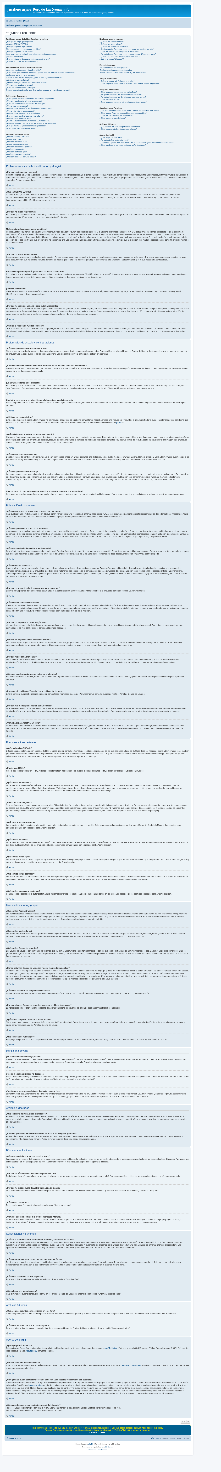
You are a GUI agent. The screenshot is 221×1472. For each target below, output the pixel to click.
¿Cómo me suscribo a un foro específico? (116, 115)
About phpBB (31, 1351)
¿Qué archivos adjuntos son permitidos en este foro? (120, 127)
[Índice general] (19, 10)
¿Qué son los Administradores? (111, 42)
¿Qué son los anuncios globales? (19, 147)
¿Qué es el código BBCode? (17, 137)
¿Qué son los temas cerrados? (18, 154)
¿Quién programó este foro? (110, 138)
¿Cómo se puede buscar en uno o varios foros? (118, 92)
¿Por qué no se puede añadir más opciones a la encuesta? (29, 108)
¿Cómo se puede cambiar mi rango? (20, 87)
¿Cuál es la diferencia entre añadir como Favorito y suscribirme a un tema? (129, 111)
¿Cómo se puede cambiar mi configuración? (23, 70)
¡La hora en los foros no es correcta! (20, 75)
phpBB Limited (111, 1348)
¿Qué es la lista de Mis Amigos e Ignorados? (116, 81)
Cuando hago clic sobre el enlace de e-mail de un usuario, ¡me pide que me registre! (39, 90)
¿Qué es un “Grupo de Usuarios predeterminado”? (119, 56)
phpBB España (107, 1447)
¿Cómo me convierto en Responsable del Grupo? (118, 51)
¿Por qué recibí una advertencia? (19, 118)
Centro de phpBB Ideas (131, 1365)
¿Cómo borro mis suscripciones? (112, 118)
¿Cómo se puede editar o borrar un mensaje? (24, 101)
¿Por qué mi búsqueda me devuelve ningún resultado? (120, 95)
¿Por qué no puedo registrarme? (19, 46)
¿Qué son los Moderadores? (110, 44)
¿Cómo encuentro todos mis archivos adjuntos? (118, 129)
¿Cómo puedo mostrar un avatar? (19, 85)
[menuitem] (25, 21)
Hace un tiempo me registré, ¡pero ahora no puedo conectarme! (31, 54)
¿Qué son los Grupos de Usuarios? (113, 46)
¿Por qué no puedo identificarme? (19, 51)
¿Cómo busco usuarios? (109, 99)
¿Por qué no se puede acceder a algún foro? (23, 113)
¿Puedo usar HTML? (14, 139)
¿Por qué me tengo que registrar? (19, 42)
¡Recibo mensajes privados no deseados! (115, 70)
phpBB (119, 423)
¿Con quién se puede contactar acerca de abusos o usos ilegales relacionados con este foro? (136, 143)
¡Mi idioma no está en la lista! (17, 80)
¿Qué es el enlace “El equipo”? (111, 59)
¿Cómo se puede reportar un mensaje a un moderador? (28, 121)
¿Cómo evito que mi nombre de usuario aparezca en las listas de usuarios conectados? (40, 72)
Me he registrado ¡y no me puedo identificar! (23, 49)
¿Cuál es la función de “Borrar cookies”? (22, 61)
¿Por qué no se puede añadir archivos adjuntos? (25, 116)
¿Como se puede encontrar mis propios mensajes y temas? (123, 102)
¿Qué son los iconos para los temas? (21, 157)
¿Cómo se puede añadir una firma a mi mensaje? (25, 103)
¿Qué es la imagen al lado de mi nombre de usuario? (26, 82)
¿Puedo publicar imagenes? (17, 144)
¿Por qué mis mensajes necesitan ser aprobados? (26, 126)
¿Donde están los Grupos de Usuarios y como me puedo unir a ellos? (126, 49)
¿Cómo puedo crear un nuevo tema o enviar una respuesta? (30, 98)
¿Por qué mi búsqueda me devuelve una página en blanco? (122, 97)
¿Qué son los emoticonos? (16, 142)
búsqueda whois (35, 1385)
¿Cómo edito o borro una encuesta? (20, 111)
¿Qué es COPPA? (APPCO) (17, 44)
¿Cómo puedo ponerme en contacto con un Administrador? (122, 145)
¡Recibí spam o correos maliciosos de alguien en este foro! (122, 72)
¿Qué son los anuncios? (15, 149)
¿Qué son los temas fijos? (16, 152)
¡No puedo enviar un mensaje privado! (114, 67)
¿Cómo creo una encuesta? (17, 106)
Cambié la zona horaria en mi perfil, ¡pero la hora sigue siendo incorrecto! (34, 77)
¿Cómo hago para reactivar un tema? (21, 128)
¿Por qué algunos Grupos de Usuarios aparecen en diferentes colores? (127, 54)
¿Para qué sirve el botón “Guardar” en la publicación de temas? (31, 123)
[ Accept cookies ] (97, 1432)
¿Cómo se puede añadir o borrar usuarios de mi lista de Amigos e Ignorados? (129, 83)
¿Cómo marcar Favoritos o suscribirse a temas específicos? (123, 113)
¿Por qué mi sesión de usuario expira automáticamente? (28, 59)
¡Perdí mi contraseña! (14, 56)
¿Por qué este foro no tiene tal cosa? (113, 140)
